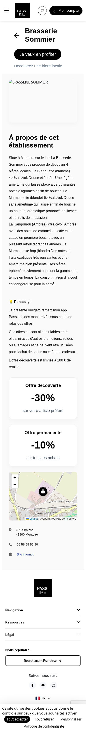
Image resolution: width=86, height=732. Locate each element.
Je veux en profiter (37, 54)
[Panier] (42, 10)
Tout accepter (17, 719)
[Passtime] (22, 10)
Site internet (25, 554)
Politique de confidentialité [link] (44, 726)
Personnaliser (71, 719)
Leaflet (33, 518)
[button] (43, 491)
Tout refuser (44, 719)
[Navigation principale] (7, 10)
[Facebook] (32, 685)
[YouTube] (43, 685)
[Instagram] (53, 685)
